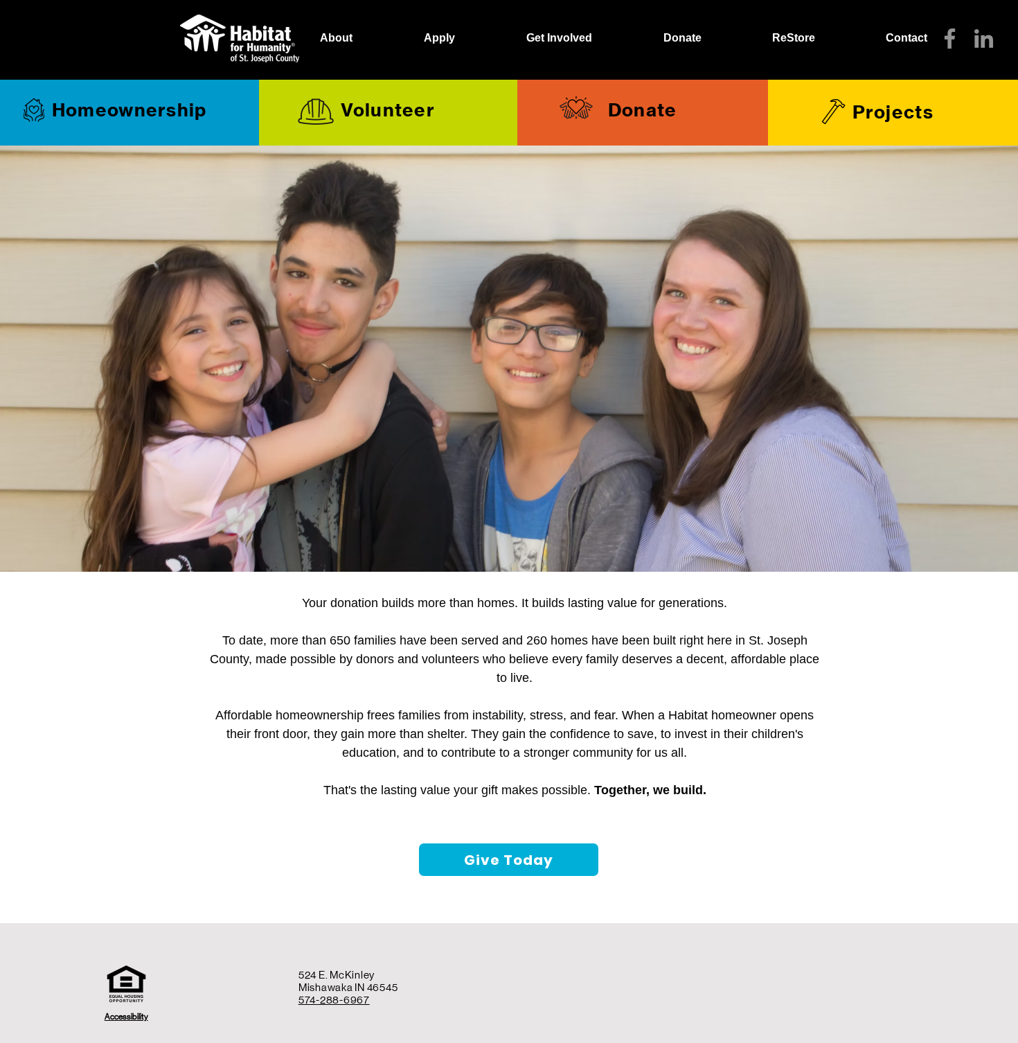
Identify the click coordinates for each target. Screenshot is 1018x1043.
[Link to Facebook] (949, 38)
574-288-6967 (334, 1000)
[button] (439, 38)
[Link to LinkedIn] (983, 38)
